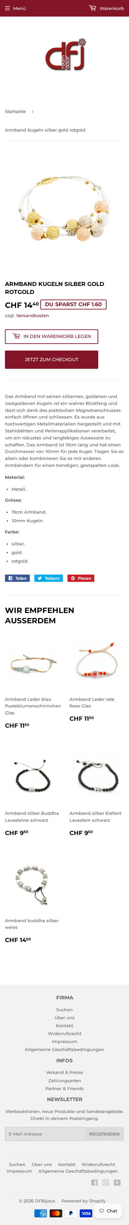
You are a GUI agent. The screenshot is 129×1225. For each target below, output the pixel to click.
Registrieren (104, 1134)
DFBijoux (45, 1200)
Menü (19, 8)
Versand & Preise (64, 1072)
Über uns (65, 1017)
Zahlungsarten (64, 1080)
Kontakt (64, 1025)
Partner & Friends (64, 1088)
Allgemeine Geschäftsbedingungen (64, 1049)
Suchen (64, 1009)
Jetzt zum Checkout (51, 359)
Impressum (64, 1041)
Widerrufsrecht (64, 1033)
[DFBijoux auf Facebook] (94, 1183)
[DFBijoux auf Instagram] (106, 1183)
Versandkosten (32, 315)
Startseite (15, 111)
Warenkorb (111, 8)
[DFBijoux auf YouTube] (117, 1183)
